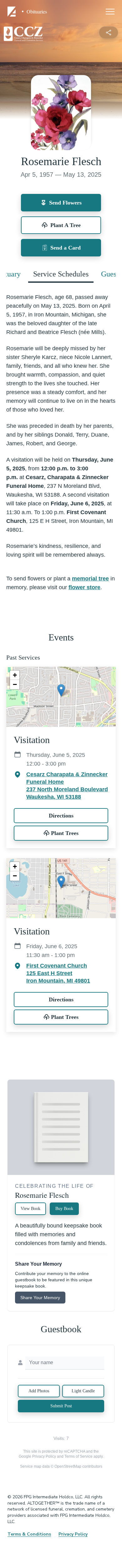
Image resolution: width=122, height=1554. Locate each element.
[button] (61, 690)
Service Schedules (61, 274)
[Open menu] (110, 11)
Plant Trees (65, 833)
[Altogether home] (13, 12)
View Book (30, 1208)
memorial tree (90, 578)
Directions (61, 815)
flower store (84, 587)
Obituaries (37, 11)
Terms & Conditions (29, 1534)
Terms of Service (78, 1456)
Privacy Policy (44, 1456)
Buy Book (64, 1208)
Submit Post (61, 1406)
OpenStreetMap (67, 1466)
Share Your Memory (40, 1297)
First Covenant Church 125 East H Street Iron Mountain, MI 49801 (58, 973)
